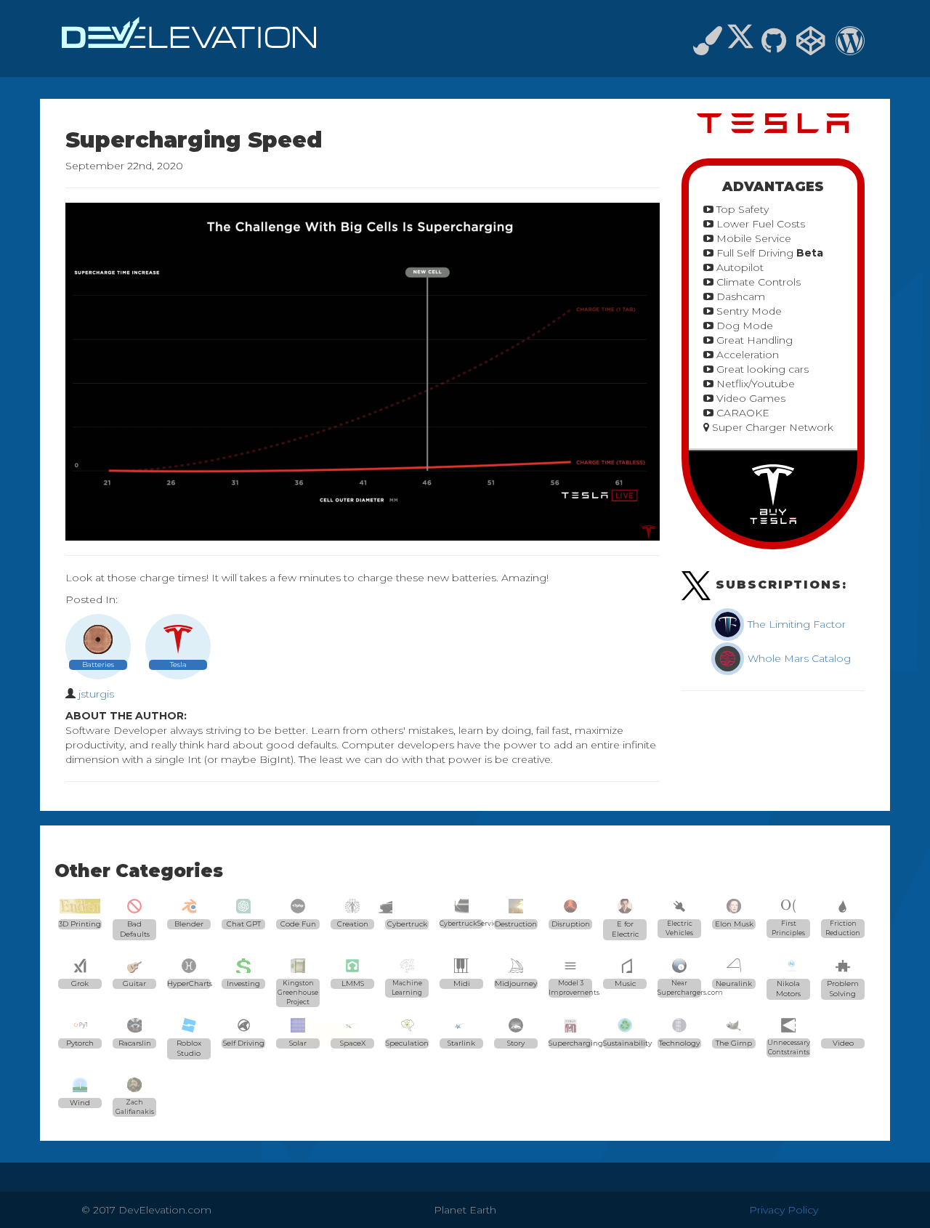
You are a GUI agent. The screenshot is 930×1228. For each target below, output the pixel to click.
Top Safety (741, 209)
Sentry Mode (747, 311)
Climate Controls (757, 281)
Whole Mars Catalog (798, 658)
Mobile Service (752, 238)
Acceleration (746, 354)
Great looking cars (761, 369)
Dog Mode (743, 325)
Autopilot (738, 267)
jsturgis (96, 693)
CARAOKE (741, 412)
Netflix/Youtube (754, 383)
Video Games (749, 398)
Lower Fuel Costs (759, 223)
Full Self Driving (768, 252)
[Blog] (850, 47)
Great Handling (753, 340)
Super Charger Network (771, 427)
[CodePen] (811, 47)
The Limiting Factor (795, 624)
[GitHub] (774, 47)
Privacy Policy (783, 1209)
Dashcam (739, 296)
